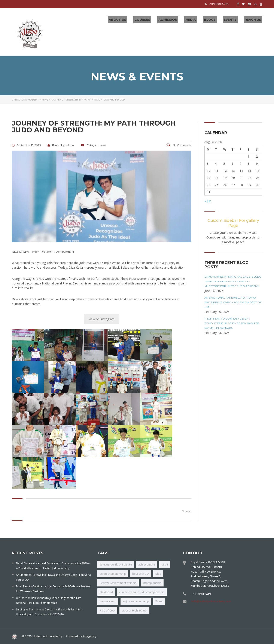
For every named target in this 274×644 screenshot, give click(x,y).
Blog (158, 574)
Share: (186, 511)
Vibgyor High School (134, 610)
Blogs (210, 20)
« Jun (207, 201)
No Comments (181, 145)
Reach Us (253, 20)
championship (152, 583)
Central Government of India (118, 583)
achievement (146, 564)
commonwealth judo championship (142, 592)
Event (159, 601)
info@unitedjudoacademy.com (211, 601)
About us (117, 20)
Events (230, 20)
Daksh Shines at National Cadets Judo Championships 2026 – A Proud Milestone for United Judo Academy (233, 281)
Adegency (89, 636)
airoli (164, 564)
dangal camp (108, 601)
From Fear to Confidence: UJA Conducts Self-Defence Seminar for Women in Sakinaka (231, 323)
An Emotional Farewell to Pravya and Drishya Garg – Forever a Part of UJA (232, 302)
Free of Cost (107, 610)
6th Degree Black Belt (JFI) (116, 564)
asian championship (113, 574)
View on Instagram (102, 319)
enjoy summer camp (136, 601)
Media (190, 20)
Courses (142, 20)
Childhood (106, 592)
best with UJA (140, 574)
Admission (167, 20)
